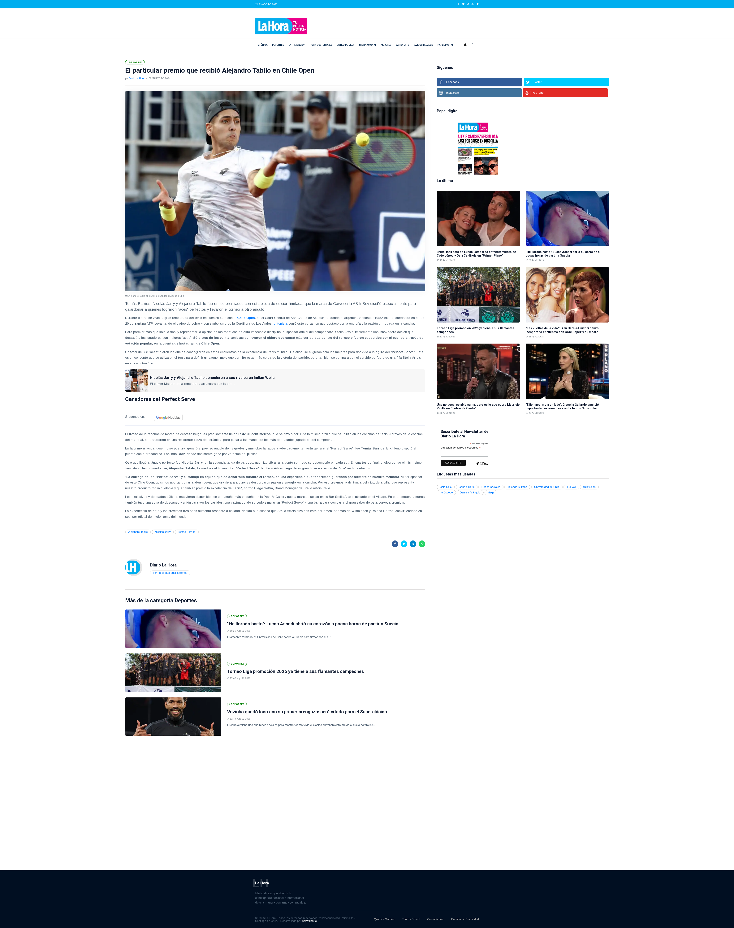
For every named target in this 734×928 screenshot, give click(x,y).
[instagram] (468, 4)
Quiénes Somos (384, 919)
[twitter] (463, 4)
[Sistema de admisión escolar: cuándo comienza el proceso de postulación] (541, 148)
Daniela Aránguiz (470, 492)
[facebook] (459, 4)
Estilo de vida (345, 45)
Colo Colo (446, 486)
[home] (281, 26)
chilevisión (589, 486)
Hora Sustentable (321, 45)
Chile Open (246, 318)
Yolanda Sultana (517, 486)
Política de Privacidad (465, 919)
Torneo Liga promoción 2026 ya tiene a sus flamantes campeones (295, 671)
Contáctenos (435, 919)
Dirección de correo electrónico (461, 447)
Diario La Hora (136, 78)
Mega (491, 492)
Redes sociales (490, 486)
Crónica (262, 45)
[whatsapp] (422, 543)
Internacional (367, 45)
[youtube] (472, 4)
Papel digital (445, 45)
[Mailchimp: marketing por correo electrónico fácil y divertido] (482, 466)
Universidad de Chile (546, 486)
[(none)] (133, 567)
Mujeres (386, 45)
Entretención (297, 45)
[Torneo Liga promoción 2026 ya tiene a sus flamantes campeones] (173, 672)
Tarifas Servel (411, 919)
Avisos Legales (423, 45)
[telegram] (477, 4)
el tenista (280, 323)
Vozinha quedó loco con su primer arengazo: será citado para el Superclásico (307, 711)
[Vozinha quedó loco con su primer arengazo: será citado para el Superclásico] (173, 716)
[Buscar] (472, 44)
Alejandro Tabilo (138, 531)
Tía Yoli (571, 486)
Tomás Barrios (187, 531)
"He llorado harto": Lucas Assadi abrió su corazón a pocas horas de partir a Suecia (312, 624)
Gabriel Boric (466, 486)
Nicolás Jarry (163, 531)
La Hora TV (402, 45)
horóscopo (446, 492)
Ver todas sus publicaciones (170, 572)
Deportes (278, 45)
